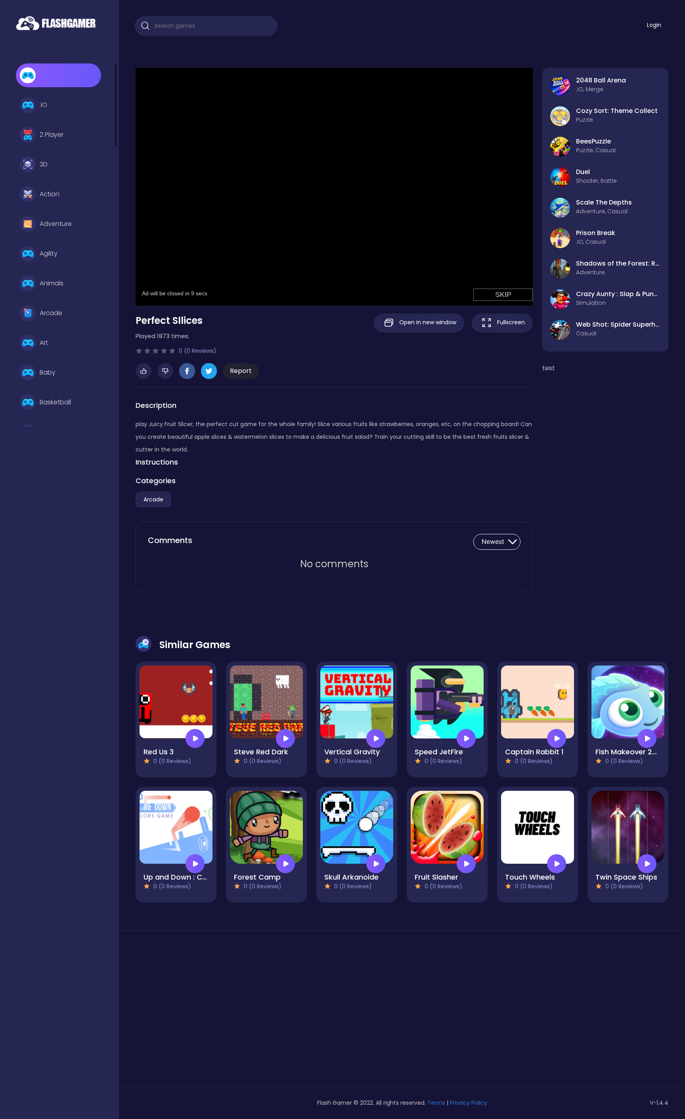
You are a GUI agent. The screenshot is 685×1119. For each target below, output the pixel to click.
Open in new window (427, 322)
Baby (47, 372)
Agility (48, 253)
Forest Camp (257, 877)
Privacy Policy (468, 1103)
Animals (51, 283)
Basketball (55, 402)
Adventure (56, 223)
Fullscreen (510, 322)
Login (654, 25)
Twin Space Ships (626, 877)
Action (49, 194)
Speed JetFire (439, 752)
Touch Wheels (530, 877)
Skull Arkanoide (351, 877)
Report (241, 370)
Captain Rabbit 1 (534, 752)
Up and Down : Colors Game (194, 877)
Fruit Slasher (436, 877)
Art (44, 342)
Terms (436, 1103)
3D (44, 164)
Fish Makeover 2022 (630, 752)
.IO (43, 104)
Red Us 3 (159, 752)
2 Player (51, 134)
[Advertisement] (221, 1011)
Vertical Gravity (352, 752)
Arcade (51, 313)
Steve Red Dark (261, 752)
